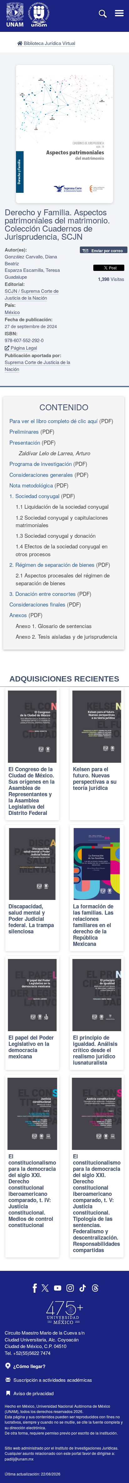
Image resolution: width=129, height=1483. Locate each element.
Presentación (24, 442)
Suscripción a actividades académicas (52, 1379)
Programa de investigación (40, 463)
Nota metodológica (31, 485)
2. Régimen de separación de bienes (52, 564)
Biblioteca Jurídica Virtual (49, 43)
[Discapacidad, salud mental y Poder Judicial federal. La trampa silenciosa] (32, 888)
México (12, 312)
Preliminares (24, 431)
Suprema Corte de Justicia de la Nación (37, 365)
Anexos (18, 615)
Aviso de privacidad (33, 1393)
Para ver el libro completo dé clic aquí (53, 421)
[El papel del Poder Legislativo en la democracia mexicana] (32, 1013)
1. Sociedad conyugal (34, 496)
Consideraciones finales (37, 604)
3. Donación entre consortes (42, 593)
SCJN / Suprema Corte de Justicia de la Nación (32, 294)
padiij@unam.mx (19, 1458)
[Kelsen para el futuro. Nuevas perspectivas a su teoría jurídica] (97, 753)
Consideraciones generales (41, 474)
